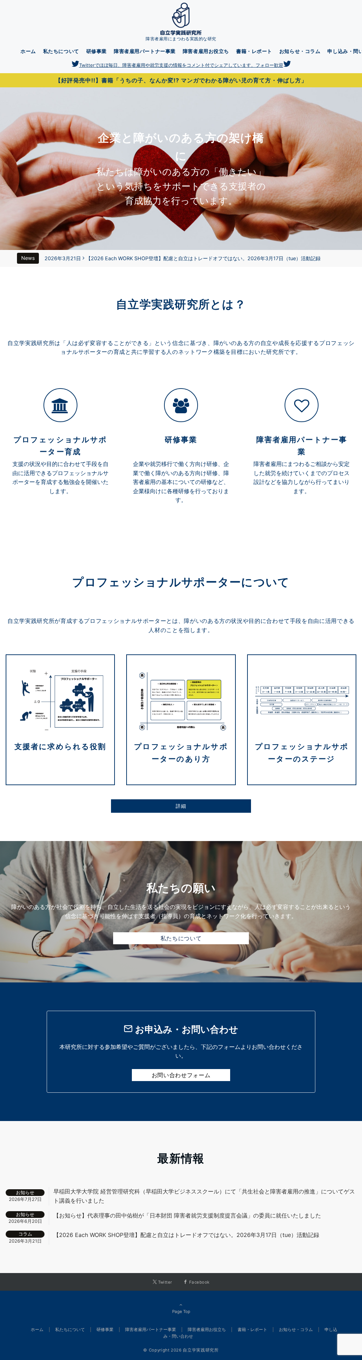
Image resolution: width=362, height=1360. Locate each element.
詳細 (181, 806)
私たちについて (181, 938)
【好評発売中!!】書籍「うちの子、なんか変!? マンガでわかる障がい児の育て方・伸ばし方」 (181, 80)
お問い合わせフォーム (181, 1075)
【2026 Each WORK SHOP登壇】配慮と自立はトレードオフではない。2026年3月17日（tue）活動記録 (203, 258)
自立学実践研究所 (200, 1350)
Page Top (181, 1311)
